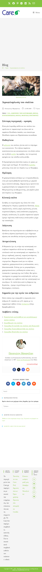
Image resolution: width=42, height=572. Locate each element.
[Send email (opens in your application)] (33, 3)
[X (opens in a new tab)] (9, 3)
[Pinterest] (34, 492)
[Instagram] (23, 369)
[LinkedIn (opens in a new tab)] (26, 3)
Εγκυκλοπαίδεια (8, 115)
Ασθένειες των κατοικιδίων (21, 113)
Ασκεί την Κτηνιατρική (23, 360)
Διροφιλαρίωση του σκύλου (17, 68)
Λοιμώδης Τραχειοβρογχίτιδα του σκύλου (19, 329)
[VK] (34, 496)
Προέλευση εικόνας (21, 97)
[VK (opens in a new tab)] (21, 3)
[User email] (27, 369)
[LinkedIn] (34, 488)
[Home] (2, 68)
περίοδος (32, 165)
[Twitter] (19, 369)
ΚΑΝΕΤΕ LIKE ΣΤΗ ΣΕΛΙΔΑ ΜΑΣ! (15, 426)
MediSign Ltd (20, 568)
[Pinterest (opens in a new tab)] (17, 3)
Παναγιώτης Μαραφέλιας (12, 108)
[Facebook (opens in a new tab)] (13, 3)
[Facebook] (14, 369)
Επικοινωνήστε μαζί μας (25, 479)
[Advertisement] (21, 41)
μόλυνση (25, 115)
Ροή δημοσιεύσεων (16, 488)
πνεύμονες (33, 115)
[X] (34, 479)
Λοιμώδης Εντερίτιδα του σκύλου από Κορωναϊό (21, 326)
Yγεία (38, 108)
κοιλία (18, 115)
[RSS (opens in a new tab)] (30, 3)
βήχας (35, 113)
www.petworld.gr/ (32, 364)
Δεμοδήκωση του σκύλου (13, 323)
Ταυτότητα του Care (16, 479)
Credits (15, 512)
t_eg (8, 113)
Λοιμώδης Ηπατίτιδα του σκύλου (16, 332)
